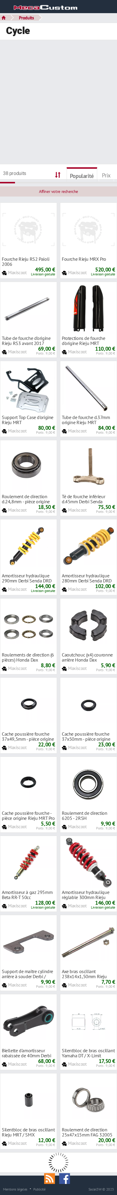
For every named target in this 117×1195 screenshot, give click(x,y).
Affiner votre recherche (58, 191)
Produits (26, 18)
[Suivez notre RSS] (51, 1178)
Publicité (39, 1189)
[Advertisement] (58, 103)
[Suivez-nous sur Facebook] (66, 1178)
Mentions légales (15, 1189)
